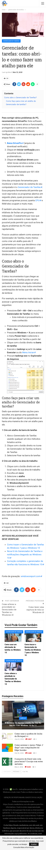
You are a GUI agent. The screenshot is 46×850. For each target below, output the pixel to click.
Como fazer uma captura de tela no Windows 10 (35, 610)
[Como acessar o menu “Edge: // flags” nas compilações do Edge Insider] (7, 748)
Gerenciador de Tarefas (29, 187)
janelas (23, 718)
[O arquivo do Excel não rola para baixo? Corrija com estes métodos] (7, 762)
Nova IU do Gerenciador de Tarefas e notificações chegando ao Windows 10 (24, 554)
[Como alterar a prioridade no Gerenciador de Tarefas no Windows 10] (13, 665)
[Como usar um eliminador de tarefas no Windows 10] (13, 636)
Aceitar (34, 844)
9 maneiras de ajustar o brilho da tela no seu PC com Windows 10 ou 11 (23, 724)
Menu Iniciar (28, 352)
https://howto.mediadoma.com (15, 804)
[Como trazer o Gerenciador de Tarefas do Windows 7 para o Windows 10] (33, 636)
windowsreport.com (30, 576)
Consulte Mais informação (23, 847)
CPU (37, 200)
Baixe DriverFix (14, 143)
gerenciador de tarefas (11, 41)
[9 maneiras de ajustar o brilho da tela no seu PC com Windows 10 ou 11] (23, 715)
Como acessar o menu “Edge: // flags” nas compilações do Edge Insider (29, 747)
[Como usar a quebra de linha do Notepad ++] (7, 736)
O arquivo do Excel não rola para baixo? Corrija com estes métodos (29, 761)
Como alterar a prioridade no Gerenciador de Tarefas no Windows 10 (9, 609)
